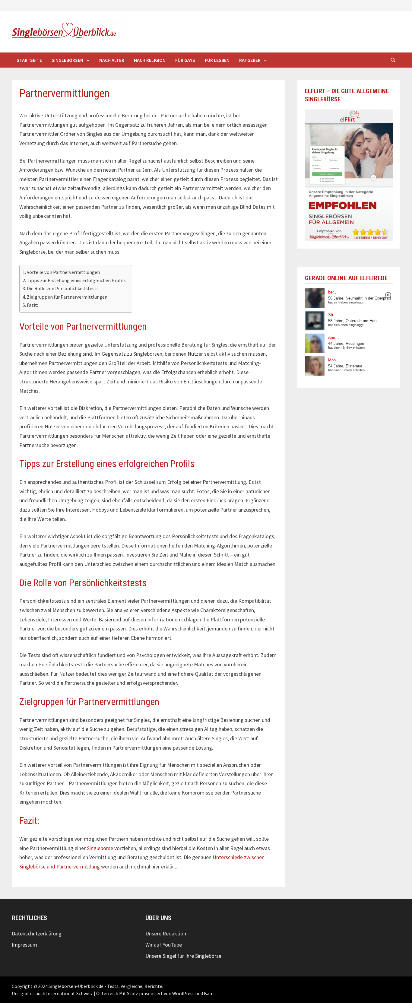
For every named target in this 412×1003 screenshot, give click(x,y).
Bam (209, 993)
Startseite (29, 60)
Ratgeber (250, 60)
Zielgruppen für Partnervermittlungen (67, 297)
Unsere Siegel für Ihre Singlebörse (183, 955)
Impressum (24, 944)
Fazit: (32, 305)
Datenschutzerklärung (37, 933)
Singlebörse (100, 848)
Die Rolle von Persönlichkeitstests (63, 288)
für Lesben (217, 60)
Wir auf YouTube (163, 944)
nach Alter (111, 60)
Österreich (107, 993)
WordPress (183, 993)
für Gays (185, 60)
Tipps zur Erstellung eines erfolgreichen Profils (76, 280)
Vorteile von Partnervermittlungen (63, 272)
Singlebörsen (67, 60)
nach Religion (150, 60)
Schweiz (84, 993)
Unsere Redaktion (165, 933)
